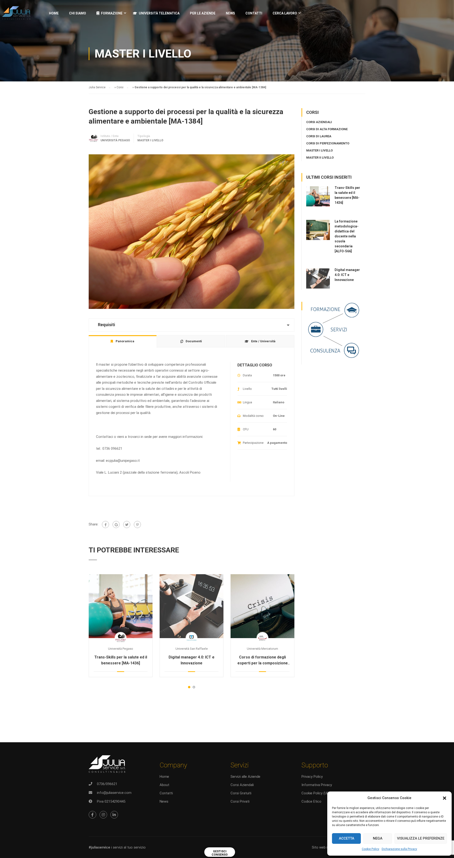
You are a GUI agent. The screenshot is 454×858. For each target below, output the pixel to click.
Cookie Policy (370, 849)
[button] (444, 798)
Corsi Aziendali (242, 785)
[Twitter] (126, 524)
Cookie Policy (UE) (315, 793)
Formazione (111, 13)
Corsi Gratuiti (241, 793)
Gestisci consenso (220, 853)
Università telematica (159, 13)
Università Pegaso (120, 648)
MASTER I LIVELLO (150, 140)
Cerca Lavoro (285, 13)
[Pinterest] (137, 524)
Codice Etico (311, 801)
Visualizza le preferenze (420, 838)
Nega (377, 838)
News (164, 801)
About (164, 785)
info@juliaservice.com (114, 793)
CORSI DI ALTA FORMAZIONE (327, 129)
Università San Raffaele (191, 648)
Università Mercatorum (262, 648)
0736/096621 (107, 784)
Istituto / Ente (109, 136)
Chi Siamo (77, 13)
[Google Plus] (116, 524)
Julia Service (97, 87)
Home (54, 13)
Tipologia (143, 136)
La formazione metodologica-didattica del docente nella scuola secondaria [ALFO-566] (346, 236)
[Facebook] (105, 524)
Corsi (120, 87)
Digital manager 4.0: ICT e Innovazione (191, 660)
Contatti (253, 13)
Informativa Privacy (316, 785)
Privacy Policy (312, 776)
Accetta (346, 838)
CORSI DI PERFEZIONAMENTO (327, 143)
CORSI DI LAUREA (318, 136)
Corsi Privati (240, 801)
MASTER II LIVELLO (320, 157)
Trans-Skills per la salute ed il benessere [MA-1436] (120, 660)
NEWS (230, 13)
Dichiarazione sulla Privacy (399, 849)
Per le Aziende (202, 13)
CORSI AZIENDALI (319, 122)
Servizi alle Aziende (245, 776)
